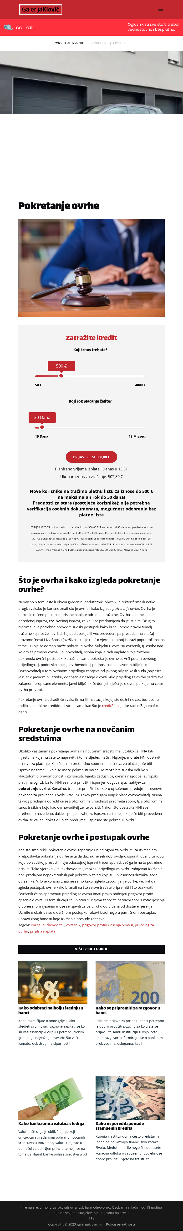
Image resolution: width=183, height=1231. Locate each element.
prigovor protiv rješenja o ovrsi (107, 925)
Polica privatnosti (120, 1224)
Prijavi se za (91, 457)
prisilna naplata (42, 931)
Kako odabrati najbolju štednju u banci (50, 1011)
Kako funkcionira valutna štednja (51, 1124)
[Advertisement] (91, 151)
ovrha (36, 925)
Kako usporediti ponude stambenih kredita (120, 1126)
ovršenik (73, 925)
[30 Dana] (42, 427)
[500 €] (61, 376)
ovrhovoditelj (53, 925)
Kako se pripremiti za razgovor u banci (128, 1011)
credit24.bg (111, 705)
